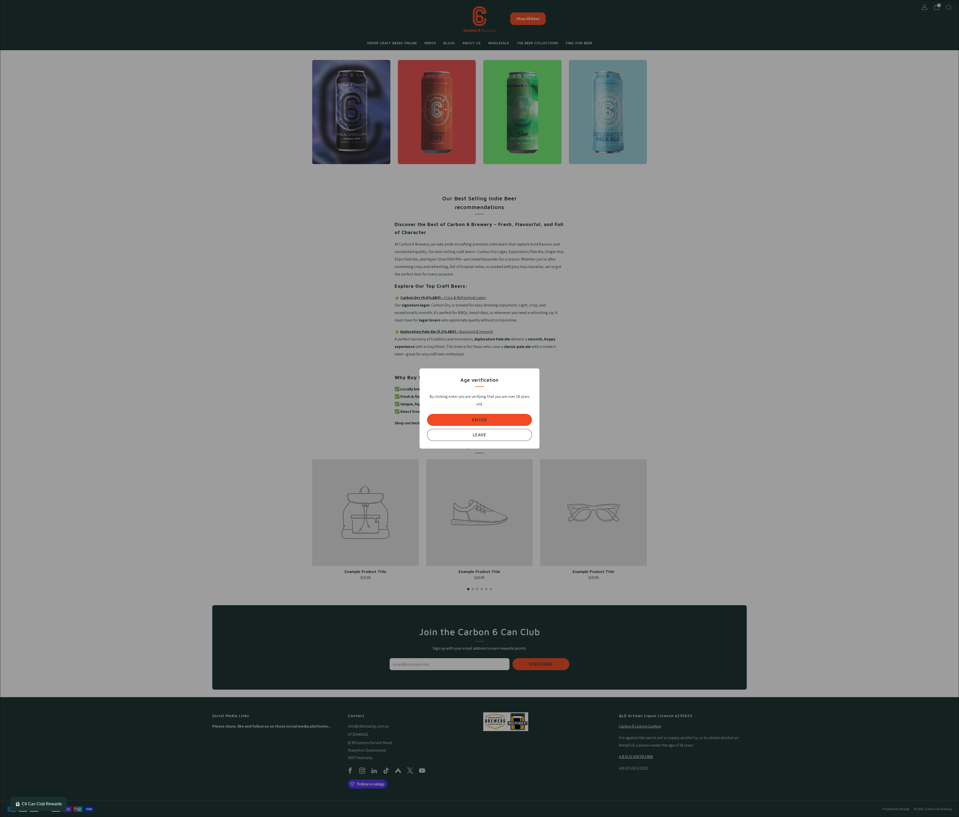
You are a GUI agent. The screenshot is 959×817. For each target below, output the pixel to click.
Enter (479, 419)
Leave (479, 434)
